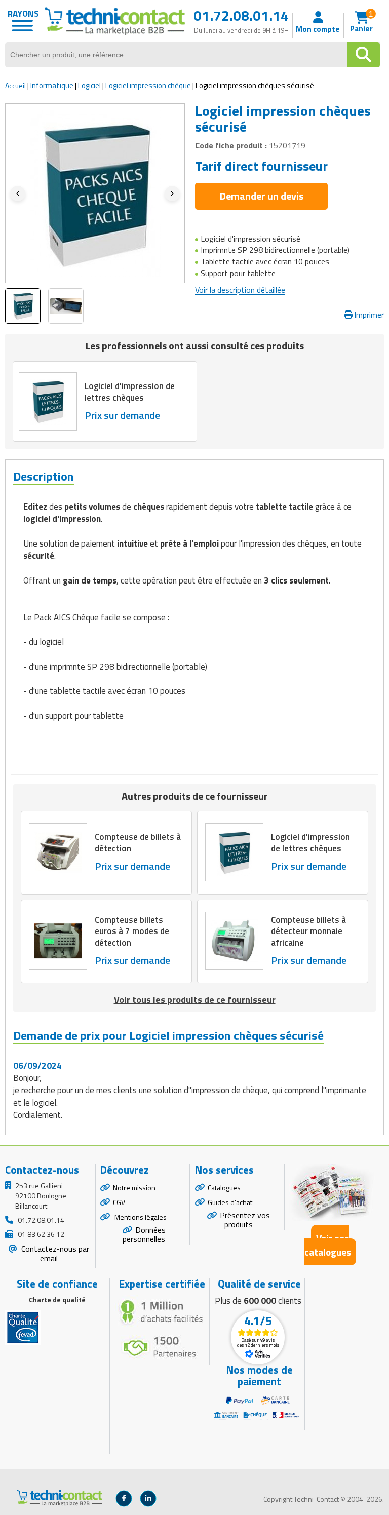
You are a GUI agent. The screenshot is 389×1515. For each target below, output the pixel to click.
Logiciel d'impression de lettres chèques (130, 391)
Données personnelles (144, 1235)
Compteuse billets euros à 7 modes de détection (132, 931)
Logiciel (89, 85)
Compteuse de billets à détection (138, 843)
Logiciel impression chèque (148, 85)
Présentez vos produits (245, 1220)
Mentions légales (140, 1217)
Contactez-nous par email (54, 1253)
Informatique (51, 85)
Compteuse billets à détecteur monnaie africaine (308, 931)
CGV (119, 1202)
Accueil (15, 85)
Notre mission (134, 1187)
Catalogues (224, 1187)
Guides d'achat (230, 1202)
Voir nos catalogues (327, 1245)
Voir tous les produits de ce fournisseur (195, 999)
